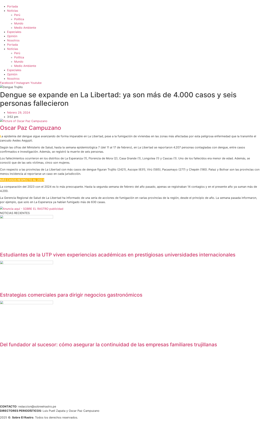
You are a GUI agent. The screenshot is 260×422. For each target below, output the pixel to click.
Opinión (12, 36)
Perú (17, 15)
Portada (12, 6)
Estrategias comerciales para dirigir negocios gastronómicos (71, 295)
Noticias (12, 10)
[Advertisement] (106, 375)
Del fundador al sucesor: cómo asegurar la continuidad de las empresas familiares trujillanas (108, 345)
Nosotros (13, 40)
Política (19, 19)
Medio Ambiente (25, 27)
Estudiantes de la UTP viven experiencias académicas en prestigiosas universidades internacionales (117, 255)
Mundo (18, 23)
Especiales (14, 32)
